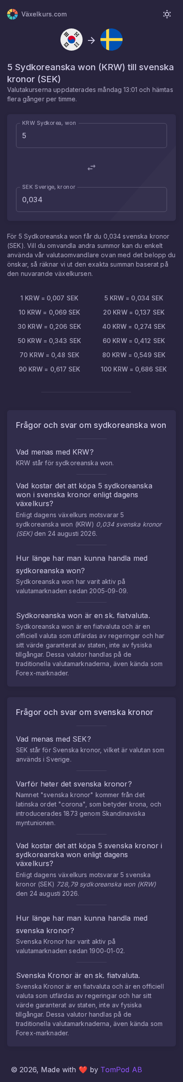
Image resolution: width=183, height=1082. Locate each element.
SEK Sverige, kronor (49, 187)
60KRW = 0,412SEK (134, 340)
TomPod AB (121, 1069)
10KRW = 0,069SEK (49, 312)
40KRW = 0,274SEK (134, 326)
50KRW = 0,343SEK (49, 340)
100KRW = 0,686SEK (134, 369)
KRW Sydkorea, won (49, 123)
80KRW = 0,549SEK (133, 355)
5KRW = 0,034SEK (133, 298)
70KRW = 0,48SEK (49, 355)
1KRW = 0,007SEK (49, 298)
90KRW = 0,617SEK (49, 369)
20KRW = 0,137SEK (133, 312)
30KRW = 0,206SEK (49, 326)
